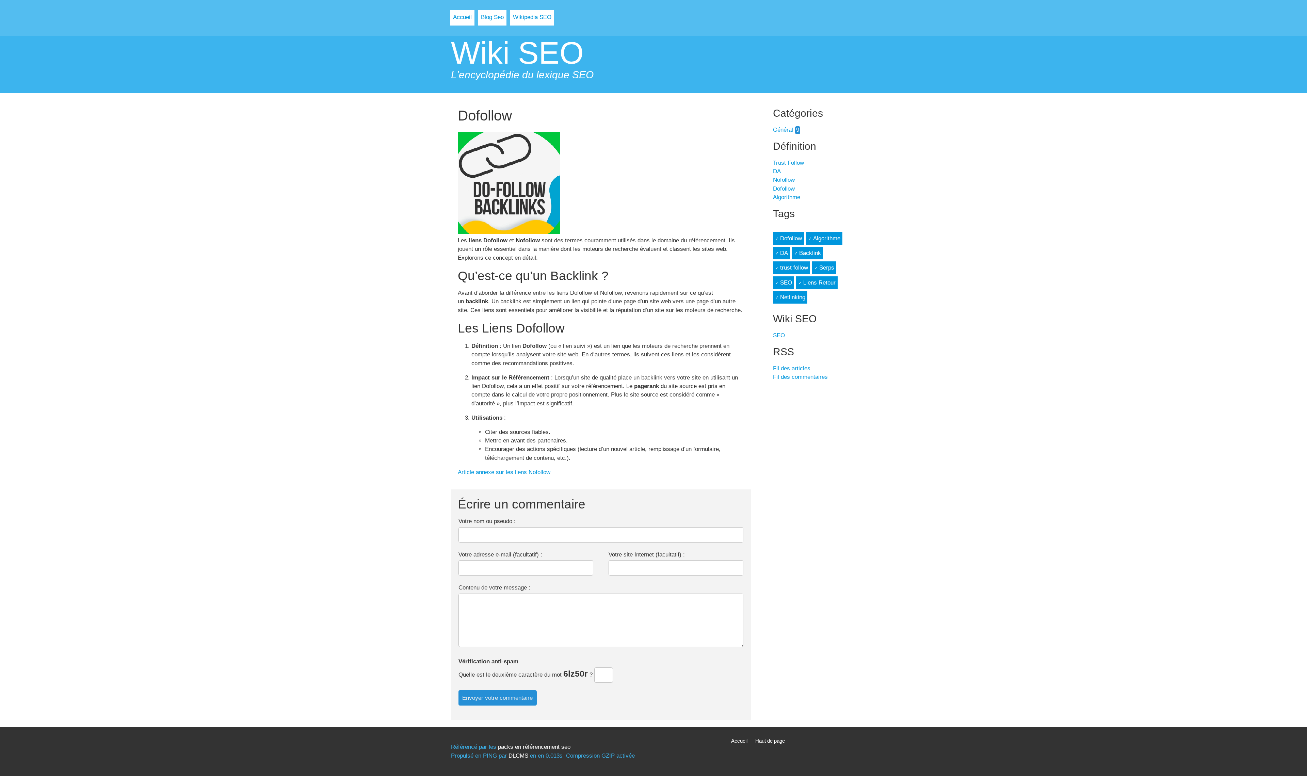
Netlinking (792, 297)
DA (777, 171)
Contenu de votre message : (494, 587)
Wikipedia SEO (532, 17)
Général (783, 130)
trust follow (794, 267)
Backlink (810, 253)
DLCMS (518, 756)
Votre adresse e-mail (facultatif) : (500, 554)
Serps (826, 267)
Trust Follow (788, 163)
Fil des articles (791, 368)
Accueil (462, 17)
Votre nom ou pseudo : (487, 521)
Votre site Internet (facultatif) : (647, 554)
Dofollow (784, 188)
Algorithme (786, 197)
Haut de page (770, 741)
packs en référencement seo (534, 747)
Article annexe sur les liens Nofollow (505, 472)
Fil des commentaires (800, 377)
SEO (786, 282)
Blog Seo (492, 17)
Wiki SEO (517, 53)
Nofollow (784, 180)
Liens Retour (819, 282)
